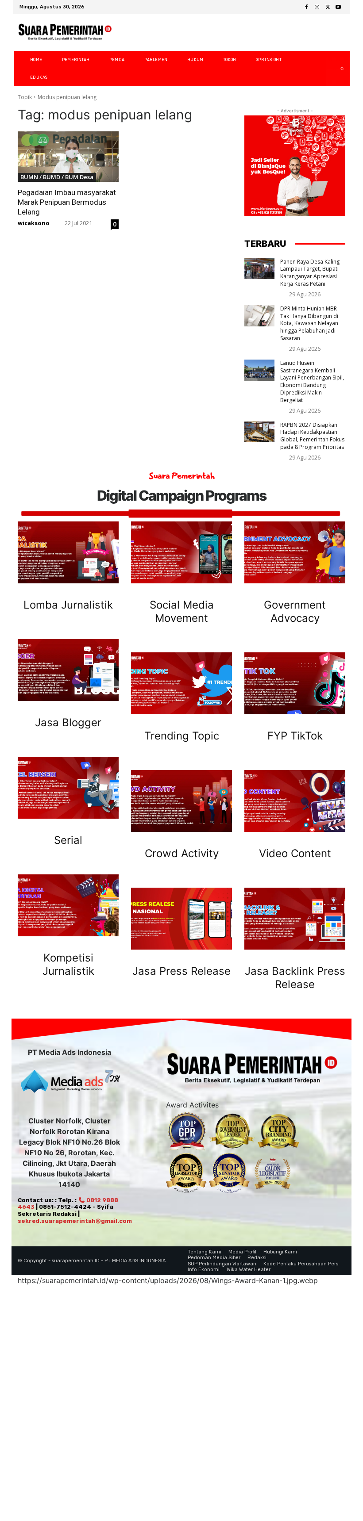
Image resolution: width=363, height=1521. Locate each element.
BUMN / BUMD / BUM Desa (56, 177)
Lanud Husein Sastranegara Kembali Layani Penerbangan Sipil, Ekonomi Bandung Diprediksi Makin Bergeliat (312, 381)
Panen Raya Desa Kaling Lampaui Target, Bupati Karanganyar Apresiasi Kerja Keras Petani (310, 272)
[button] (335, 68)
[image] (68, 552)
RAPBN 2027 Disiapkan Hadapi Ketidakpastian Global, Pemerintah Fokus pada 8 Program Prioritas (312, 436)
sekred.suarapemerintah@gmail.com (75, 1221)
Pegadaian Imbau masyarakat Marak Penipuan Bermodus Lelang (67, 202)
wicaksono (34, 223)
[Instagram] (317, 7)
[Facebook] (306, 7)
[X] (327, 7)
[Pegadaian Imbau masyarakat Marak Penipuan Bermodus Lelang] (68, 156)
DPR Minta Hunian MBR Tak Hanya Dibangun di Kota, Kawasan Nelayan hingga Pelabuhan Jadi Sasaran (309, 323)
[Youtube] (338, 7)
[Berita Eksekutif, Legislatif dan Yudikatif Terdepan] (65, 32)
